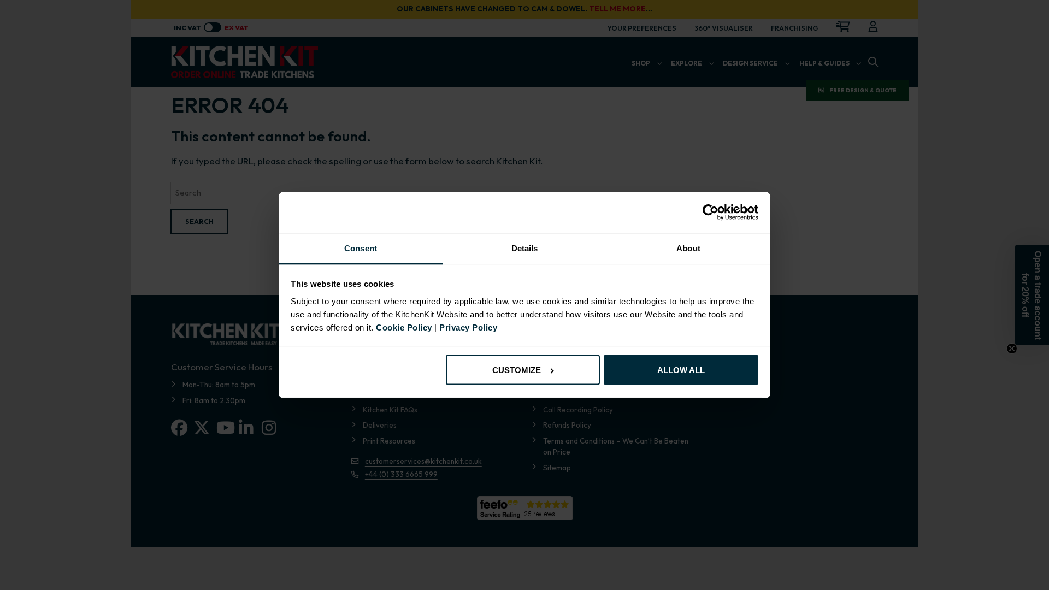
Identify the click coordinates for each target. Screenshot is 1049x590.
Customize (516, 370)
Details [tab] (524, 248)
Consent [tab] (360, 248)
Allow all (681, 370)
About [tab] (688, 248)
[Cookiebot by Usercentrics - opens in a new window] (710, 212)
